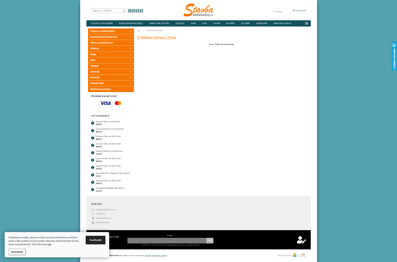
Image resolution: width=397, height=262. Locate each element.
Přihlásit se (209, 240)
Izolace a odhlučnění (102, 31)
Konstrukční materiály (103, 37)
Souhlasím (96, 240)
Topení (94, 66)
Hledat (124, 11)
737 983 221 (100, 213)
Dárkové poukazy (100, 89)
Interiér (95, 72)
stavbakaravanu (102, 222)
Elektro (94, 48)
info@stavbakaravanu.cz (106, 209)
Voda (93, 54)
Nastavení (17, 252)
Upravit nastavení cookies (156, 255)
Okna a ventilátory (101, 43)
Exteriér (95, 77)
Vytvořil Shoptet (284, 255)
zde (49, 244)
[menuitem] (102, 23)
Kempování (97, 83)
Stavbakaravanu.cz (104, 218)
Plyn (93, 60)
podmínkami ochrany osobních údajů (183, 244)
